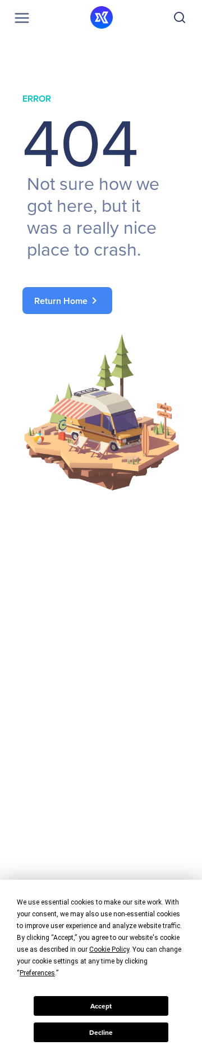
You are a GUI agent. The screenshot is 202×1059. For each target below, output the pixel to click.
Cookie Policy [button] (109, 949)
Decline (101, 1033)
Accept (101, 1006)
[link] (101, 300)
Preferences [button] (37, 973)
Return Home (67, 300)
